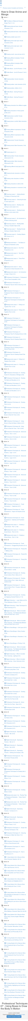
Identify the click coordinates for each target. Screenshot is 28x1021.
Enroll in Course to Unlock (14, 1016)
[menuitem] (1, 3)
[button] (1, 1)
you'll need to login (20, 1014)
